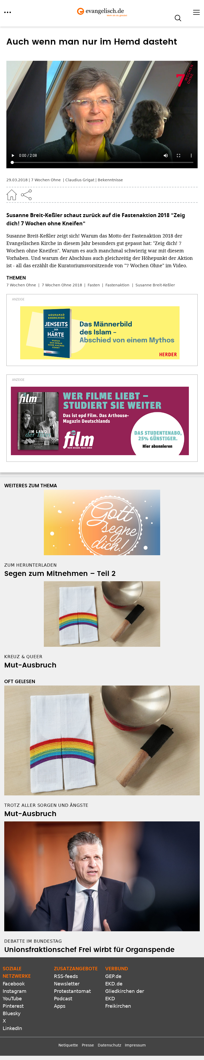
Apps (59, 1006)
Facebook (14, 983)
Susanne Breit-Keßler (155, 285)
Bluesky (12, 1013)
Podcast (63, 998)
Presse (88, 1045)
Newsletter (66, 983)
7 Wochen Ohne (21, 285)
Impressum (135, 1045)
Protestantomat (72, 991)
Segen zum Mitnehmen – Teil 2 (60, 573)
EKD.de (113, 983)
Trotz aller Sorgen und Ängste (46, 805)
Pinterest (13, 1006)
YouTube (12, 998)
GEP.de (113, 976)
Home (11, 194)
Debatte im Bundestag (33, 941)
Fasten (94, 285)
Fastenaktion (117, 285)
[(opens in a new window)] (100, 332)
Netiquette (68, 1045)
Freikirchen (118, 1006)
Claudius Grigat (79, 180)
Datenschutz (109, 1045)
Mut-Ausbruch (30, 665)
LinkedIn (12, 1028)
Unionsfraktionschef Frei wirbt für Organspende (89, 949)
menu (7, 12)
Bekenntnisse (110, 180)
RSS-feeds (66, 976)
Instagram (15, 991)
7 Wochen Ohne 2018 (62, 285)
